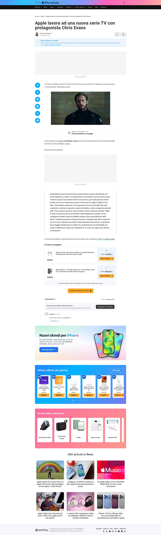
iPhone (37, 7)
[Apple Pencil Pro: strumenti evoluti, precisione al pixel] (89, 380)
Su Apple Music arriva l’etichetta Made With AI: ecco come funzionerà (110, 484)
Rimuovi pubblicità (80, 76)
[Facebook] (104, 531)
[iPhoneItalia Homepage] (50, 2)
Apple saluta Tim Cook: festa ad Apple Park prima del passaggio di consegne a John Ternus (50, 484)
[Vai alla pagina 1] (73, 400)
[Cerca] (39, 2)
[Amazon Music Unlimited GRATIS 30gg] (44, 380)
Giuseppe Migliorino (46, 33)
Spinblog (60, 529)
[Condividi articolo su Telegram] (37, 106)
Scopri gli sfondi (47, 350)
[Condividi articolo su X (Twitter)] (37, 92)
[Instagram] (113, 531)
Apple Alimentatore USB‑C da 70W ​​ (74, 388)
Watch (68, 7)
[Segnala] (58, 321)
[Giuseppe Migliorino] (37, 34)
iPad (45, 7)
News (42, 16)
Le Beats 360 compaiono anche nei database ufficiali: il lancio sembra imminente (80, 515)
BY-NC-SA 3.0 (65, 531)
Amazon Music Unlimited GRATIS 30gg (44, 388)
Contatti (105, 529)
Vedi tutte (116, 370)
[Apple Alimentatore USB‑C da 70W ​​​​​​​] (74, 380)
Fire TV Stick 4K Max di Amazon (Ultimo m (104, 388)
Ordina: (103, 299)
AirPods (60, 7)
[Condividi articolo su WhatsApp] (37, 113)
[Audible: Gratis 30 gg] (59, 380)
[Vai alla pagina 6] (82, 400)
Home (37, 16)
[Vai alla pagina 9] (87, 400)
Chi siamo (99, 529)
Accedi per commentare (105, 307)
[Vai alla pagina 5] (80, 400)
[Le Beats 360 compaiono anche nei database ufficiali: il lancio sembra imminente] (80, 501)
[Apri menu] (60, 3)
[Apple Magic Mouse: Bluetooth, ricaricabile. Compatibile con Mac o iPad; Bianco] (119, 380)
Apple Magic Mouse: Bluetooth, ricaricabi (119, 388)
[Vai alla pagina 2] (75, 400)
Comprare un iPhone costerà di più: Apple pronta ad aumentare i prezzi (80, 484)
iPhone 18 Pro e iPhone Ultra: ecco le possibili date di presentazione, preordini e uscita (111, 515)
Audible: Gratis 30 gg (59, 387)
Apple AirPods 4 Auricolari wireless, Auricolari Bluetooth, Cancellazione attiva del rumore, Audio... (75, 253)
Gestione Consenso (76, 531)
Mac (52, 7)
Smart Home (79, 7)
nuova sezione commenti (52, 45)
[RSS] (125, 531)
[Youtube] (110, 531)
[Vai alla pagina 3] (77, 400)
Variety (61, 141)
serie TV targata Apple (106, 239)
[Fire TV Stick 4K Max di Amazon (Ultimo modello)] (104, 380)
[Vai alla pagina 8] (85, 400)
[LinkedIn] (122, 531)
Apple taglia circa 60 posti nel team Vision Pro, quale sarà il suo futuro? (50, 515)
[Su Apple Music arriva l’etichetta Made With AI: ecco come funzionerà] (111, 470)
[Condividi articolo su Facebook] (37, 85)
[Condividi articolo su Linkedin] (37, 99)
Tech (96, 7)
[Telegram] (119, 531)
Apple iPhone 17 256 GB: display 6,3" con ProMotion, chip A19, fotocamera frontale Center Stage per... (75, 270)
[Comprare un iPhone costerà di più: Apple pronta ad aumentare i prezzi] (80, 470)
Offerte (103, 7)
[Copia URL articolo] (37, 120)
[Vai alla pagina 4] (78, 400)
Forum (90, 7)
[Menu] (36, 2)
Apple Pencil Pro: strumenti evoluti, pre (89, 388)
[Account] (124, 3)
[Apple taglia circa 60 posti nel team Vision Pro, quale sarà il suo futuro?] (50, 501)
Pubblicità (123, 529)
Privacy (116, 529)
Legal (111, 529)
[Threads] (116, 531)
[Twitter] (107, 531)
